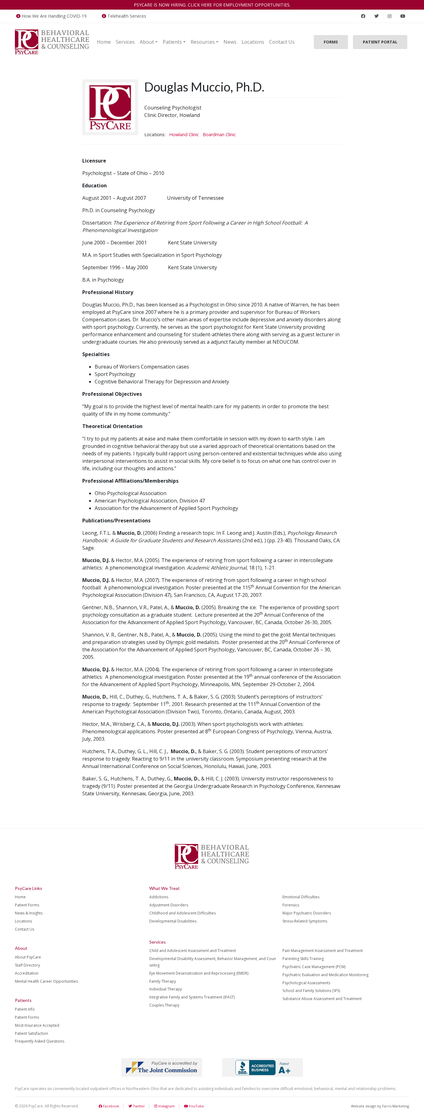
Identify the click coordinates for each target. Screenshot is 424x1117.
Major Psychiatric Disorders (306, 913)
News (230, 41)
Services (125, 41)
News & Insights (29, 913)
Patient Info (25, 1009)
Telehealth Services (126, 16)
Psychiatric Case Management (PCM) (313, 966)
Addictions (158, 897)
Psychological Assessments (306, 982)
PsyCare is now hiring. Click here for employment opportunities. (212, 5)
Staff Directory (27, 965)
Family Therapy (162, 981)
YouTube (196, 1106)
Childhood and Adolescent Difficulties (182, 913)
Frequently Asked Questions (39, 1041)
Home (104, 41)
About (147, 41)
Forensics (290, 905)
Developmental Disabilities (172, 921)
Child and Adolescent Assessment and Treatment (192, 950)
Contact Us (282, 41)
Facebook (110, 1106)
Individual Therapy (165, 989)
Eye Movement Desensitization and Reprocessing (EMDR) (198, 973)
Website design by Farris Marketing (380, 1106)
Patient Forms (27, 905)
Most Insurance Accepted (37, 1025)
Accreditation (26, 973)
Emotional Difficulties (300, 897)
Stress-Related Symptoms (304, 921)
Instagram (166, 1106)
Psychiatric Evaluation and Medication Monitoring (325, 974)
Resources (203, 41)
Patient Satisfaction (31, 1033)
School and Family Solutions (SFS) (311, 990)
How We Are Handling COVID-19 (54, 16)
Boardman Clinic (219, 134)
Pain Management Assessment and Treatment (322, 950)
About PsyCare (28, 957)
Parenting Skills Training (303, 958)
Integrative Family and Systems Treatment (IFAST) (192, 997)
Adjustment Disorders (168, 905)
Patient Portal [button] (380, 42)
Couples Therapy (164, 1005)
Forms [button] (331, 42)
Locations (252, 41)
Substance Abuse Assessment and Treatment (322, 998)
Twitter (138, 1106)
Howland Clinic (184, 134)
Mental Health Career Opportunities (46, 981)
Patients (172, 41)
